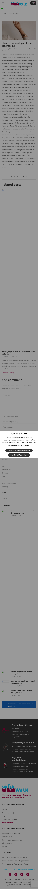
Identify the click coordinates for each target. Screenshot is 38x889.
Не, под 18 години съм (19, 455)
